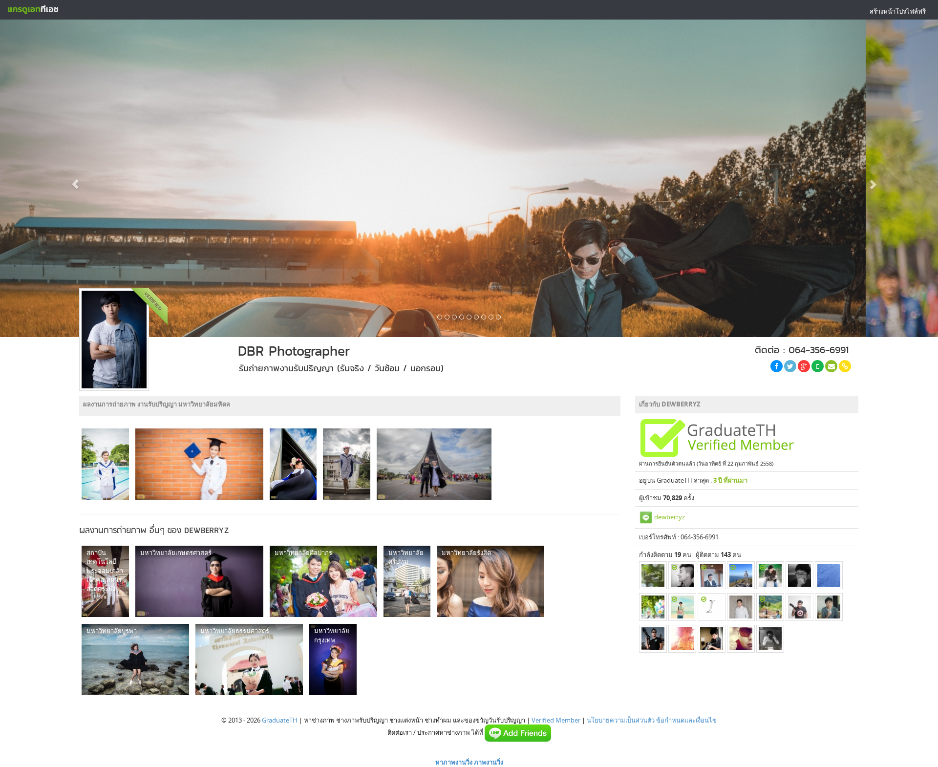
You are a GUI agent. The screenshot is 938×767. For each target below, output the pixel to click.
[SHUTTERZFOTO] (653, 639)
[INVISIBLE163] (653, 575)
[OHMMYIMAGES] (741, 607)
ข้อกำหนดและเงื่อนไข (686, 720)
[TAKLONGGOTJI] (770, 607)
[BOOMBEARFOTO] (711, 639)
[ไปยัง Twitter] (790, 366)
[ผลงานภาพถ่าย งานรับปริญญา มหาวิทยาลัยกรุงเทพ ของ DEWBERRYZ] (333, 659)
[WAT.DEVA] (770, 575)
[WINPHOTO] (799, 607)
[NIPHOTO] (741, 575)
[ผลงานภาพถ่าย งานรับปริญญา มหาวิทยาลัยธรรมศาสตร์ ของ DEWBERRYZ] (249, 659)
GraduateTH (280, 720)
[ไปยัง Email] (831, 366)
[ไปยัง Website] (845, 366)
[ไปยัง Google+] (804, 366)
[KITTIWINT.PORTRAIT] (682, 575)
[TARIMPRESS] (741, 639)
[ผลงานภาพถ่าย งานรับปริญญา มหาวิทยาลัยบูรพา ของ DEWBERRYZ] (135, 659)
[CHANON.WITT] (829, 575)
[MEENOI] (829, 607)
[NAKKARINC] (682, 607)
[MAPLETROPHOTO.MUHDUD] (682, 639)
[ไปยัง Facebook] (776, 366)
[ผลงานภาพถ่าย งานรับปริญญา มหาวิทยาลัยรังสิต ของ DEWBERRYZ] (490, 581)
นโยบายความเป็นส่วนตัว (621, 720)
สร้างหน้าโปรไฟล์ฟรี (898, 11)
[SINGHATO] (799, 575)
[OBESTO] (770, 639)
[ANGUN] (653, 607)
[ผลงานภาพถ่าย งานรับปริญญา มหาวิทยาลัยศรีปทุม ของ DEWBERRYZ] (407, 581)
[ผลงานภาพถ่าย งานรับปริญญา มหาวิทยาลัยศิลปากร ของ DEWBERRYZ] (323, 581)
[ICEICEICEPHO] (711, 607)
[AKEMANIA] (711, 575)
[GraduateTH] (32, 10)
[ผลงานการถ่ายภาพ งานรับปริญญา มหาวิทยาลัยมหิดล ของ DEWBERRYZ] (105, 464)
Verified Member (556, 720)
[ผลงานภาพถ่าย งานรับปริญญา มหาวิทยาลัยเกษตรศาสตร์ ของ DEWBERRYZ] (199, 581)
